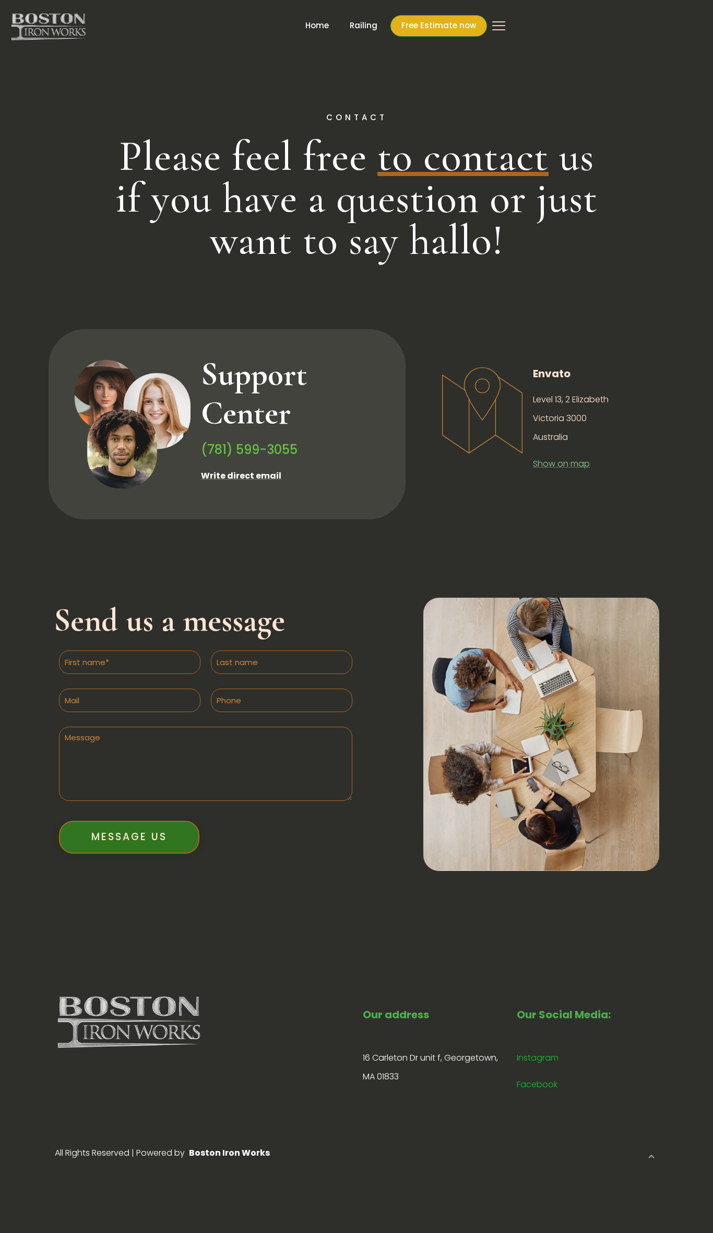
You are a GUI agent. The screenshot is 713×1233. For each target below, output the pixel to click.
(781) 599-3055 (249, 449)
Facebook (537, 1084)
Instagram (537, 1058)
